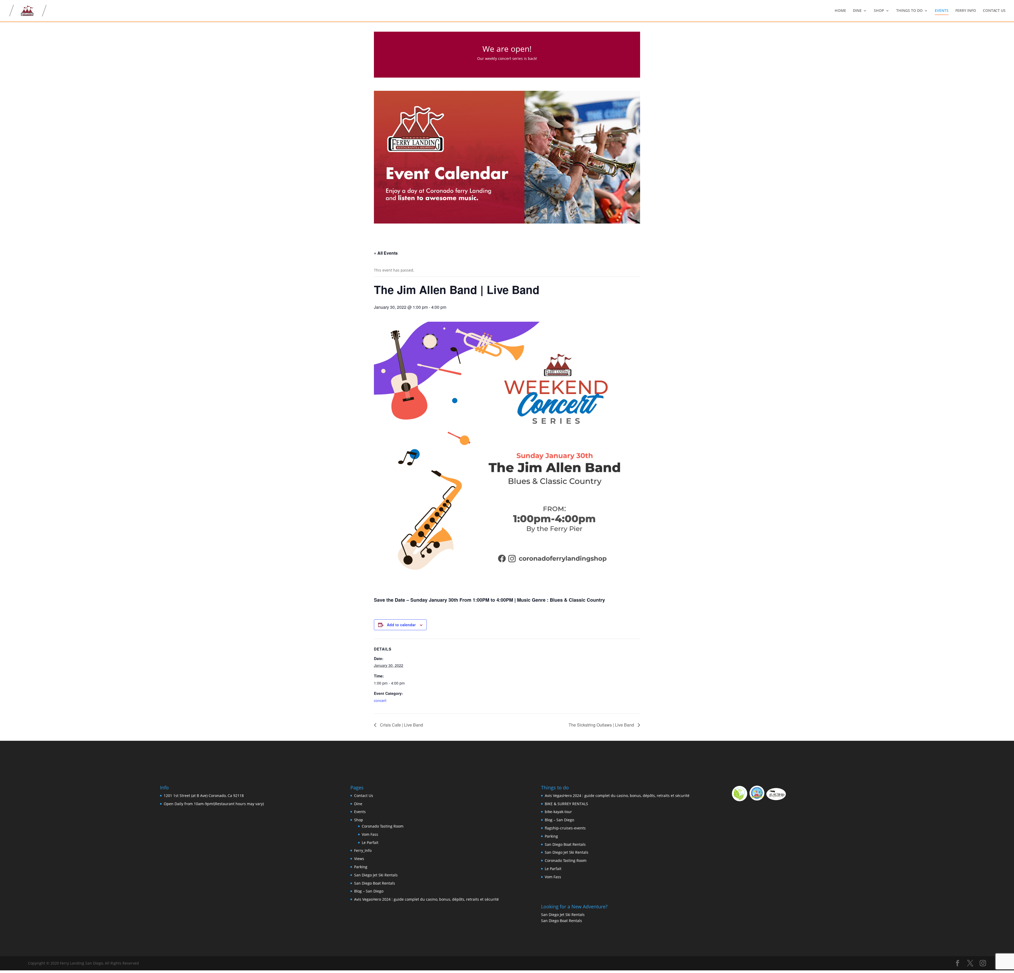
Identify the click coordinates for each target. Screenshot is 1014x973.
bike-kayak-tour (558, 811)
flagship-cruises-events (565, 827)
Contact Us (363, 795)
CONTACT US (994, 11)
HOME (840, 11)
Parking (360, 866)
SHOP (879, 11)
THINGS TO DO (909, 11)
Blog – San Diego (368, 891)
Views (359, 858)
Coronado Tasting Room (382, 826)
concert (380, 700)
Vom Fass (370, 834)
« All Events (386, 253)
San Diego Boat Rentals (374, 883)
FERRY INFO (965, 11)
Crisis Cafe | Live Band (401, 725)
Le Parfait (370, 842)
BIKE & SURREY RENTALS (566, 803)
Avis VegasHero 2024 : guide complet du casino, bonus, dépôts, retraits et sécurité (426, 899)
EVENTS (942, 11)
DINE (857, 11)
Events (360, 811)
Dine (358, 803)
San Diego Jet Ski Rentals (376, 874)
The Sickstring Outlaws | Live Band (602, 725)
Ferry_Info (363, 850)
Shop (358, 819)
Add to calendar (401, 624)
